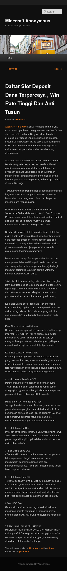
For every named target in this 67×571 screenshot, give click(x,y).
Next (58, 68)
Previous (11, 68)
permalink (24, 551)
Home (9, 57)
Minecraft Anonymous (27, 20)
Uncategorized (36, 548)
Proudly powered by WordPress (34, 563)
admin (50, 548)
